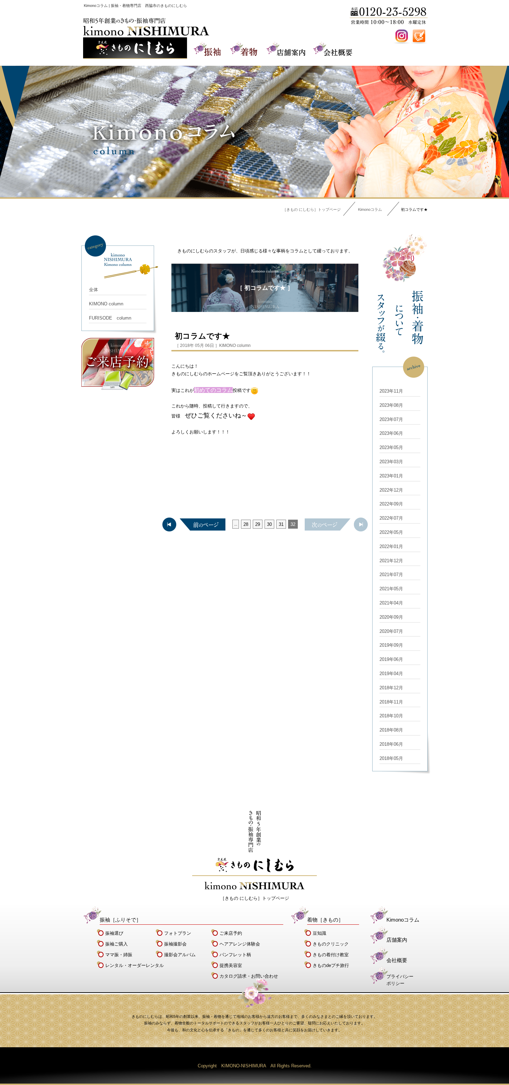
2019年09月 (391, 645)
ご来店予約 (231, 933)
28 (245, 524)
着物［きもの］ (325, 920)
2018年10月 (391, 715)
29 (257, 524)
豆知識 (319, 933)
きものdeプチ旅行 (331, 965)
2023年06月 (391, 433)
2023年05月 (391, 447)
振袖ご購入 (116, 944)
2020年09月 (391, 617)
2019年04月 (391, 673)
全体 (93, 289)
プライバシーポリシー (399, 980)
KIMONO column (106, 303)
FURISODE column (110, 318)
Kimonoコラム (370, 209)
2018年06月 (391, 744)
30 (269, 524)
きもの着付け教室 (331, 954)
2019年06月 (391, 659)
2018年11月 (391, 702)
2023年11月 (391, 391)
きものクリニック (331, 944)
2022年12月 (391, 490)
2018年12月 (391, 687)
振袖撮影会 (175, 944)
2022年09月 (391, 503)
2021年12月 (391, 560)
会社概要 (396, 960)
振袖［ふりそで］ (120, 920)
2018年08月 (391, 730)
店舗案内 (396, 940)
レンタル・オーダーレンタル (134, 965)
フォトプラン (177, 933)
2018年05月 (391, 758)
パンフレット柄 (235, 954)
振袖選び (114, 933)
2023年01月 (391, 475)
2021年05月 (391, 588)
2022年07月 (391, 518)
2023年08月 (391, 405)
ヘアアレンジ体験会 (240, 944)
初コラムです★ (202, 336)
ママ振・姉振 (118, 954)
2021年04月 (391, 603)
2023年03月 (391, 461)
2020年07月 (391, 631)
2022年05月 (391, 532)
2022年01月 (391, 546)
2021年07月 (391, 574)
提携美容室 (231, 965)
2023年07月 (391, 419)
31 (281, 524)
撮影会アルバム (180, 954)
